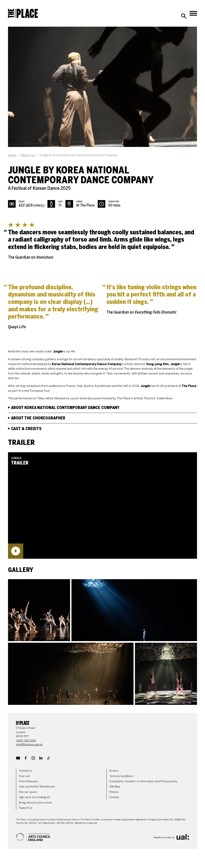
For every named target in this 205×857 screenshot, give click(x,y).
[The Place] (23, 13)
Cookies (114, 797)
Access (113, 770)
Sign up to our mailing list (34, 797)
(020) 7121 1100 (26, 740)
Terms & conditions (121, 776)
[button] (102, 505)
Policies (114, 791)
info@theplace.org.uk (29, 744)
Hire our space (28, 791)
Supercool (91, 823)
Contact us (25, 770)
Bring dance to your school (35, 802)
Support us (25, 807)
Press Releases (28, 781)
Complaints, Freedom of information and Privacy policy (143, 781)
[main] (102, 366)
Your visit (24, 776)
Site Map (114, 786)
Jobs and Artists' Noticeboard (37, 786)
